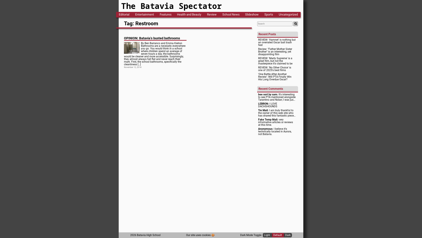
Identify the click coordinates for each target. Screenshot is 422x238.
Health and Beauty (189, 14)
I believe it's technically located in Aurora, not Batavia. (275, 132)
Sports (268, 14)
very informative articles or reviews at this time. (275, 122)
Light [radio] (267, 235)
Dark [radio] (288, 235)
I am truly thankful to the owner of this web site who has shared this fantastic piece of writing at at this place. (276, 113)
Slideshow (252, 14)
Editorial (124, 14)
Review (212, 14)
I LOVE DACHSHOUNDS (267, 105)
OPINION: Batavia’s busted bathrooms (152, 38)
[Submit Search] (295, 23)
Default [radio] (278, 235)
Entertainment (144, 14)
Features (165, 14)
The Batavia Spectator (171, 5)
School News (231, 14)
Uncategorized (288, 14)
